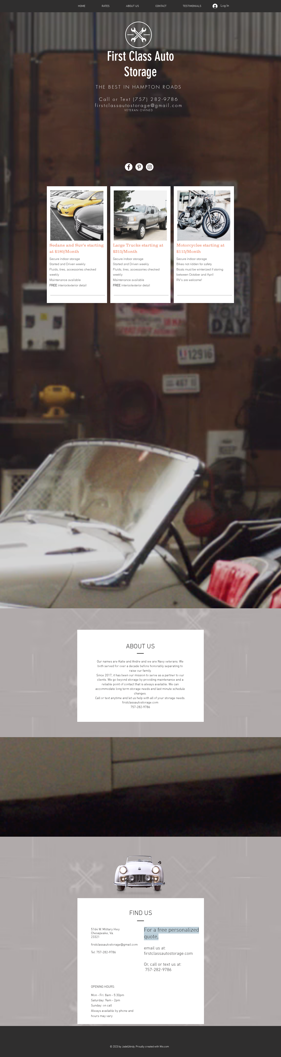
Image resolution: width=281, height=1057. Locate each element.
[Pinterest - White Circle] (139, 167)
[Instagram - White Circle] (149, 167)
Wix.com (164, 1046)
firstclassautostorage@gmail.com (139, 105)
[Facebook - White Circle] (128, 167)
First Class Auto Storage (140, 63)
